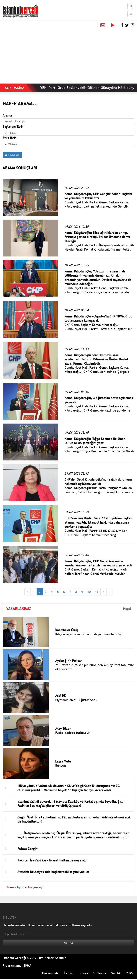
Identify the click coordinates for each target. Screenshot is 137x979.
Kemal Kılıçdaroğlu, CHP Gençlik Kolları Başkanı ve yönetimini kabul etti (98, 196)
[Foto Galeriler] (103, 25)
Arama (7, 115)
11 (96, 592)
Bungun (60, 765)
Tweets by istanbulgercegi (24, 887)
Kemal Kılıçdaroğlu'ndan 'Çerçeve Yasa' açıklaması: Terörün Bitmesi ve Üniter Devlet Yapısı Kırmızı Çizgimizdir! (96, 359)
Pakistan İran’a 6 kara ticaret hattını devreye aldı (52, 860)
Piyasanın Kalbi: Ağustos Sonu (76, 700)
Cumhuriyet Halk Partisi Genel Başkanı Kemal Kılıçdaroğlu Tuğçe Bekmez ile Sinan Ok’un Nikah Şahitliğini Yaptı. (99, 451)
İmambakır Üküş (66, 630)
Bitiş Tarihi (10, 138)
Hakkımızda (50, 973)
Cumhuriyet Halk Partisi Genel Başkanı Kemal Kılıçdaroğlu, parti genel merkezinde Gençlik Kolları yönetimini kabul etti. (97, 206)
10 (89, 592)
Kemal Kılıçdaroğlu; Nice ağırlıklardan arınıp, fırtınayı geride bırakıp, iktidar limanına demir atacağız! (97, 237)
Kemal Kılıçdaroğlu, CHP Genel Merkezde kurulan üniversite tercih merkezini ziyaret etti (98, 563)
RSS (131, 973)
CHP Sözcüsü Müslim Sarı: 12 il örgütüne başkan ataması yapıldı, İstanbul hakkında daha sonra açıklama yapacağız (98, 522)
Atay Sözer (63, 728)
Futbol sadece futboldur (72, 733)
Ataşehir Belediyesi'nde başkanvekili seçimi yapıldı (53, 872)
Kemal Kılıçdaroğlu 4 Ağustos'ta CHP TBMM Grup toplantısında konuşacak (98, 318)
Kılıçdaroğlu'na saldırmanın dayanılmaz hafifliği (88, 634)
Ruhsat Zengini (27, 849)
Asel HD (60, 695)
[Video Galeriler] (114, 25)
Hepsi (127, 609)
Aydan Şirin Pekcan (68, 661)
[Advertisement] (68, 55)
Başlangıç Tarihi (13, 126)
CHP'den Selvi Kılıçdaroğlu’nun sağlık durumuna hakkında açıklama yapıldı (98, 481)
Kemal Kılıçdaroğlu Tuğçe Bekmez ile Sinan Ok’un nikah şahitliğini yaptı (95, 441)
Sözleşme (99, 973)
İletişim (69, 973)
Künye (84, 973)
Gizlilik (116, 973)
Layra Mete (63, 761)
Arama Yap (13, 154)
